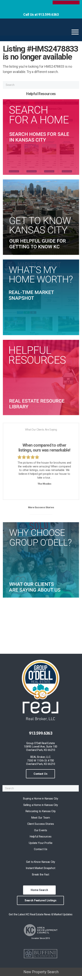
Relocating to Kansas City (41, 811)
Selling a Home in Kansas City (40, 804)
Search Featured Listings (40, 900)
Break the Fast (40, 874)
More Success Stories (41, 507)
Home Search (39, 890)
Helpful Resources (40, 836)
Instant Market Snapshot (40, 868)
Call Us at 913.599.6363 (41, 14)
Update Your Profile (40, 842)
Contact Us (40, 773)
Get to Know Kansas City (40, 861)
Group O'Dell (33, 30)
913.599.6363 (40, 733)
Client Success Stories (40, 823)
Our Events (40, 830)
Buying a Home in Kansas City (40, 798)
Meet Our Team (40, 817)
